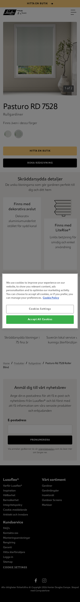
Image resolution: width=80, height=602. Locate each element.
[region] (40, 301)
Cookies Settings (40, 309)
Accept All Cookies (40, 319)
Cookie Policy (51, 298)
